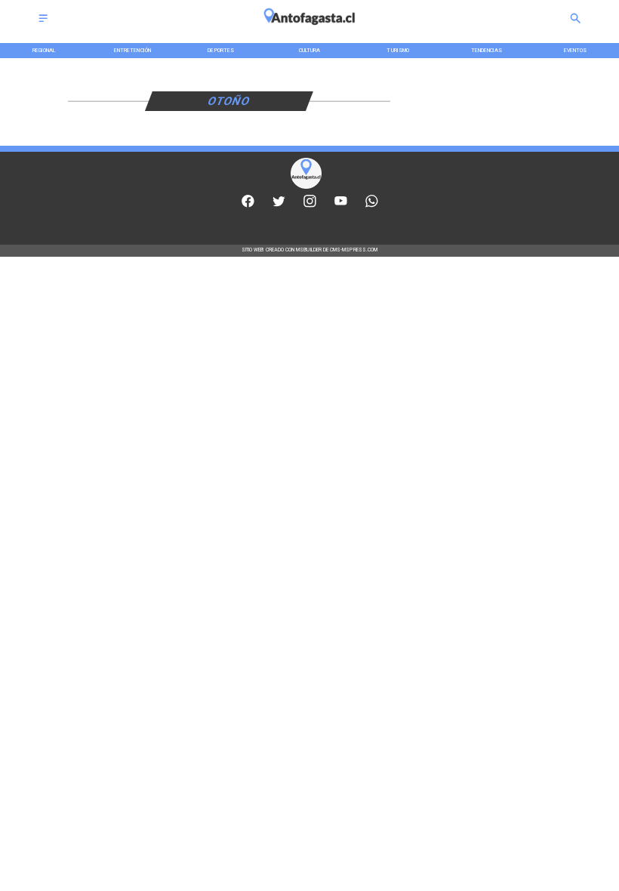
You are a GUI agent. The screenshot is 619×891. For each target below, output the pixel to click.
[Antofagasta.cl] (43, 23)
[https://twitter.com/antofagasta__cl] (278, 205)
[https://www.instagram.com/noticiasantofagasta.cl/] (309, 205)
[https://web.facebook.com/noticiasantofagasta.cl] (248, 205)
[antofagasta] (310, 29)
